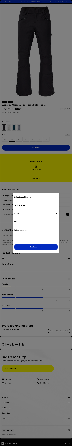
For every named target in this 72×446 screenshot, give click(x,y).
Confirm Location (36, 247)
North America (19, 205)
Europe (16, 213)
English (18, 236)
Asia (15, 221)
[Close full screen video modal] (56, 196)
